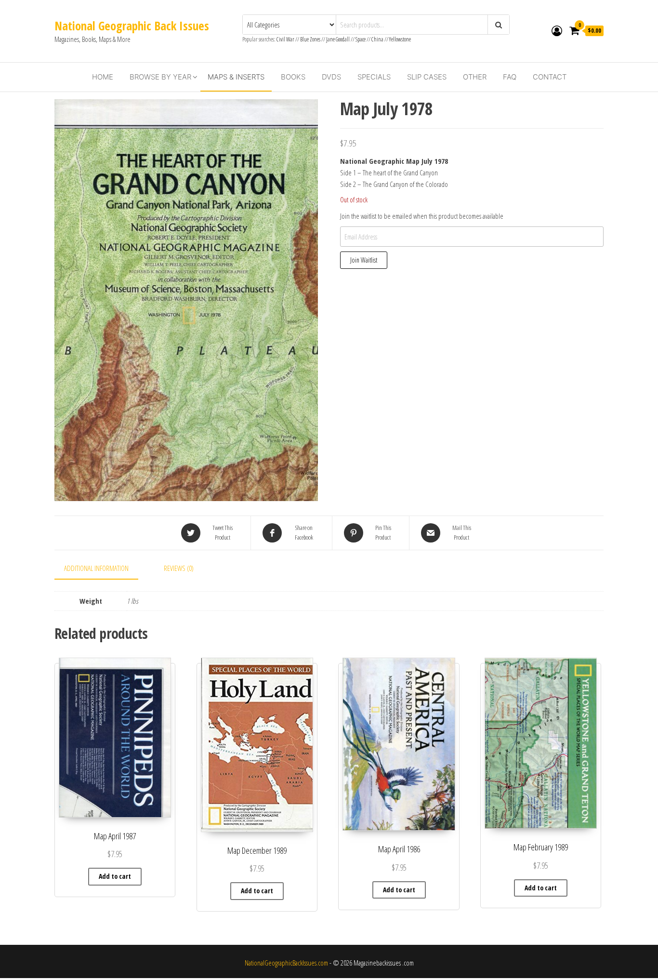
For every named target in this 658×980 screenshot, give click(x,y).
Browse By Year (160, 76)
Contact (549, 76)
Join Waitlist (363, 260)
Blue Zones (310, 39)
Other (475, 76)
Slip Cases (427, 76)
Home (102, 76)
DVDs (331, 76)
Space (360, 39)
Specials (374, 76)
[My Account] (557, 30)
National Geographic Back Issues (131, 25)
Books (293, 76)
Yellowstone (400, 39)
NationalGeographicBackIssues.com (286, 962)
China (377, 39)
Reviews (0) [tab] (179, 568)
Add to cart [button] (115, 876)
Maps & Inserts (236, 76)
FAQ (509, 76)
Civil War (285, 39)
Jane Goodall (338, 39)
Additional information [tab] (96, 568)
